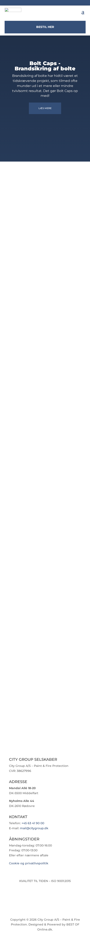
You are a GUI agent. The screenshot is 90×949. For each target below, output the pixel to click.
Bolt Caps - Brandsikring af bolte (45, 66)
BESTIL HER (45, 27)
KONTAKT (45, 560)
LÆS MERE (45, 108)
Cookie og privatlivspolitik (28, 863)
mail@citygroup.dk (34, 828)
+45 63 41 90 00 (33, 823)
